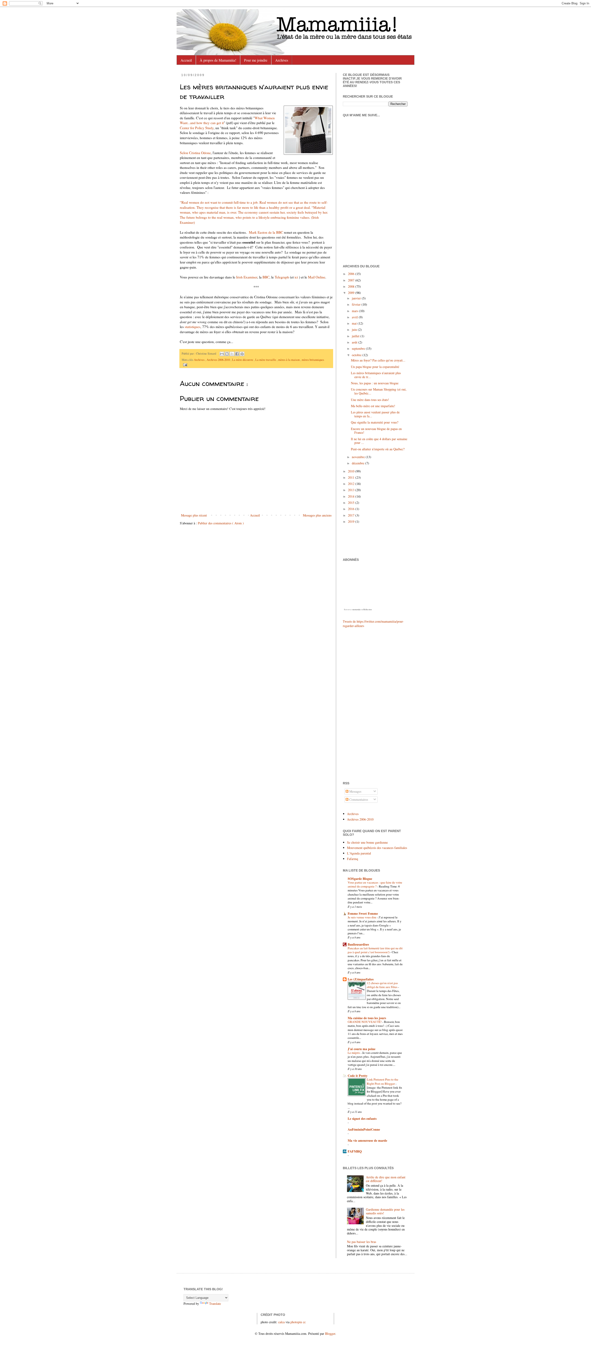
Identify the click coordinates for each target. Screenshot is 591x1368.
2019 (351, 521)
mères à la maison (289, 360)
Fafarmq (352, 859)
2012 (351, 483)
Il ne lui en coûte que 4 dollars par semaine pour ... (379, 441)
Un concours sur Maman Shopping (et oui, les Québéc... (379, 391)
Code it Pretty (358, 1075)
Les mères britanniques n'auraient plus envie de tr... (376, 375)
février (357, 304)
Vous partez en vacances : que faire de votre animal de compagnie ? (375, 884)
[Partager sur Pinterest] (242, 354)
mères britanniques (313, 360)
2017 (351, 515)
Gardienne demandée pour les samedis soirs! (385, 1211)
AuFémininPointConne (364, 1129)
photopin (296, 1322)
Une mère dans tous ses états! (370, 399)
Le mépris (354, 1053)
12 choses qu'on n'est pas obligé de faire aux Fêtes (382, 985)
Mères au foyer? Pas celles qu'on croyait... (378, 360)
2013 (351, 490)
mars (355, 311)
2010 (351, 471)
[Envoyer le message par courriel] (184, 364)
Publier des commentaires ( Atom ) (221, 523)
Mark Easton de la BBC (266, 232)
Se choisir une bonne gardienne (367, 842)
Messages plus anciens (317, 515)
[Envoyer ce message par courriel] (222, 354)
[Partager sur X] (232, 354)
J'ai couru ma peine (361, 1048)
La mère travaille (266, 360)
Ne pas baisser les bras (361, 1242)
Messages (354, 791)
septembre (359, 348)
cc (304, 1322)
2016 (351, 509)
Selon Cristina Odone (195, 152)
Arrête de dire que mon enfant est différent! (385, 1179)
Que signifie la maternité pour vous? (374, 422)
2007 (351, 280)
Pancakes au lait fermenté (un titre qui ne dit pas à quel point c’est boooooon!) (375, 950)
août (355, 342)
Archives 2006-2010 (219, 360)
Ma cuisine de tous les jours (367, 1018)
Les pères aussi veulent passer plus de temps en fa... (375, 414)
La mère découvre (243, 360)
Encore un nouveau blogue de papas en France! (376, 431)
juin (355, 329)
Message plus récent (194, 515)
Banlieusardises (358, 944)
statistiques (192, 326)
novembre (359, 457)
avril (355, 317)
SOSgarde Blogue (360, 878)
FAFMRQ (355, 1151)
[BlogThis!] (227, 354)
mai (355, 323)
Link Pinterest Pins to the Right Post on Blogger (382, 1081)
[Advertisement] (357, 704)
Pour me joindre (255, 60)
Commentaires (358, 799)
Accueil (186, 60)
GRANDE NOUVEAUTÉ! (365, 1022)
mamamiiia (356, 609)
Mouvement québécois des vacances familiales (377, 847)
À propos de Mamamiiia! (218, 60)
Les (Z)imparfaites (361, 979)
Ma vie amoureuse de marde (367, 1140)
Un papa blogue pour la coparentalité (375, 366)
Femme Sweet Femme (363, 913)
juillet (356, 336)
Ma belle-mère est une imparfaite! (373, 406)
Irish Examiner (246, 277)
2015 (351, 502)
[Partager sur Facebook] (237, 354)
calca (281, 1322)
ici (296, 277)
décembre (358, 463)
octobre (357, 355)
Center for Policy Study (197, 127)
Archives (281, 60)
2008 (351, 286)
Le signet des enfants (362, 1118)
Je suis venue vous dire (362, 917)
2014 (351, 496)
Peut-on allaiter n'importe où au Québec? (377, 449)
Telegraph (282, 277)
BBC (265, 277)
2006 (351, 274)
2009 (351, 292)
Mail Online (316, 277)
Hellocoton (367, 609)
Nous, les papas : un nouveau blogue (374, 383)
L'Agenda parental (359, 853)
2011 (351, 477)
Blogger (330, 1333)
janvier (357, 298)
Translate (215, 1303)
